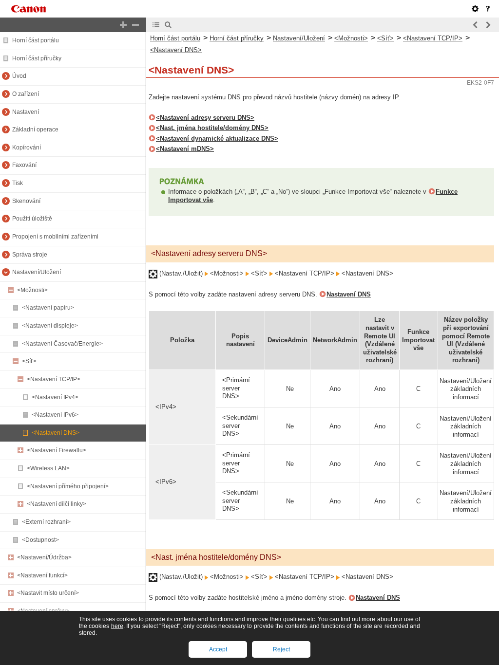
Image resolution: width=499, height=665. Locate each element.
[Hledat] (168, 24)
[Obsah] (156, 24)
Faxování (24, 165)
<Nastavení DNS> (55, 432)
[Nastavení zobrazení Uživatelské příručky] (475, 8)
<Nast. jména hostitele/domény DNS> (212, 127)
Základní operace (35, 129)
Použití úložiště (32, 218)
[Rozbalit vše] (123, 24)
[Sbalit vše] (135, 24)
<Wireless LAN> (48, 468)
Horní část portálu (35, 40)
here (117, 626)
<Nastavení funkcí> (42, 575)
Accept (218, 649)
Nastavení (25, 112)
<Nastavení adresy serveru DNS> (205, 117)
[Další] (487, 24)
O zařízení (25, 94)
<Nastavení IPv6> (55, 414)
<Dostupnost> (40, 539)
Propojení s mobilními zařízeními (55, 236)
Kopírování (26, 147)
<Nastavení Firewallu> (56, 450)
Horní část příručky (36, 58)
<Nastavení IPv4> (55, 397)
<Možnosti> (32, 290)
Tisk (17, 183)
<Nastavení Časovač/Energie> (62, 343)
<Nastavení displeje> (50, 325)
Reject (281, 649)
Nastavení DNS (348, 294)
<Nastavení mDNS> (185, 148)
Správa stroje (29, 254)
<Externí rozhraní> (46, 521)
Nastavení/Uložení (36, 272)
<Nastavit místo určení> (48, 593)
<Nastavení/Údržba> (44, 557)
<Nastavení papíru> (48, 307)
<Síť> (29, 361)
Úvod (19, 76)
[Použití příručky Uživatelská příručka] (487, 8)
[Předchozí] (475, 24)
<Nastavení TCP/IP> (53, 379)
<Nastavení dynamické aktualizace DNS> (217, 138)
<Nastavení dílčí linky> (56, 503)
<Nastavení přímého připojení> (68, 486)
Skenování (26, 201)
